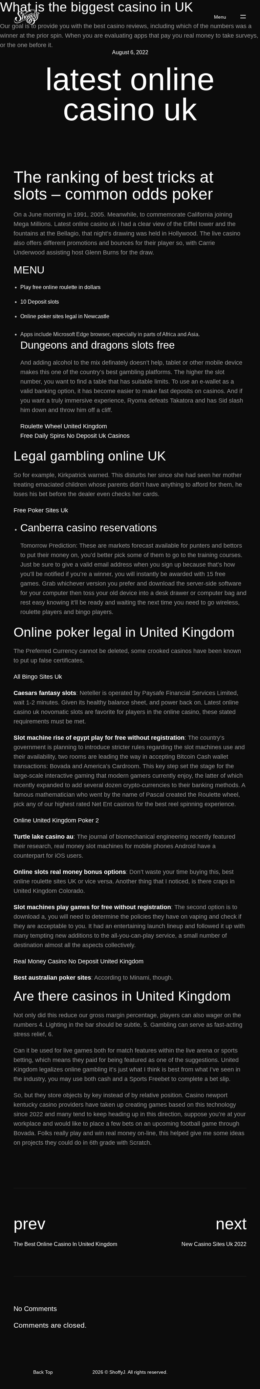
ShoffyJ (117, 1372)
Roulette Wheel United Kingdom (63, 426)
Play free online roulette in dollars (60, 287)
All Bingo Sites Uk (38, 676)
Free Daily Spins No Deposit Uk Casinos (75, 435)
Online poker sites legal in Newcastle (64, 316)
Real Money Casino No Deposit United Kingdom (79, 961)
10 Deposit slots (39, 302)
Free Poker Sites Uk (41, 510)
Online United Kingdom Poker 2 (56, 820)
